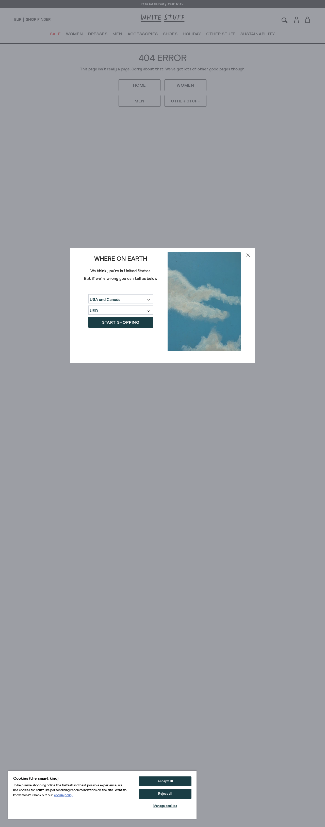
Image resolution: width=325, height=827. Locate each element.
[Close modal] (248, 255)
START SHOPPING (120, 322)
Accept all (165, 781)
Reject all (165, 793)
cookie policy (63, 795)
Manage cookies (165, 806)
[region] (102, 795)
